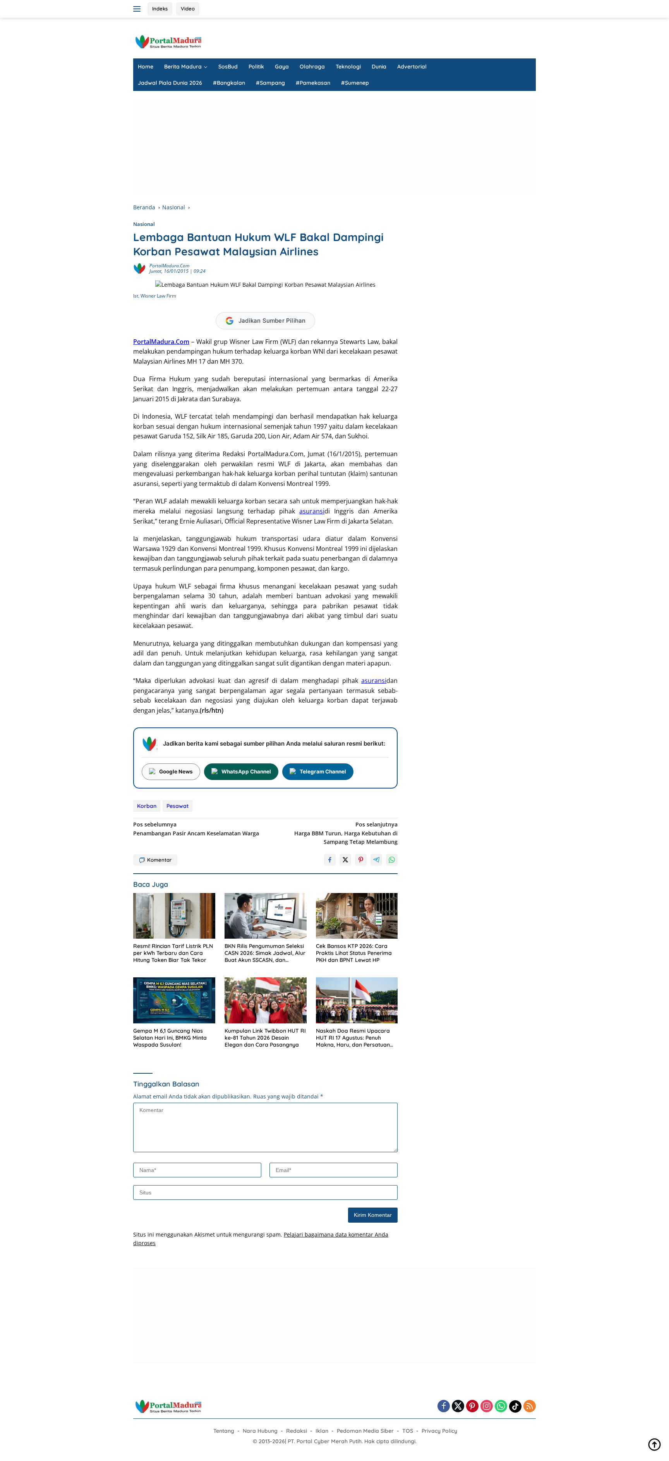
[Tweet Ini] (345, 860)
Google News (176, 771)
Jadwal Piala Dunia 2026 (170, 82)
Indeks (160, 8)
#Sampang (270, 82)
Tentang (223, 1430)
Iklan (322, 1430)
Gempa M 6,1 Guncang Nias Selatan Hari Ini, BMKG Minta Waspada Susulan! (170, 1037)
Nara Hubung (260, 1430)
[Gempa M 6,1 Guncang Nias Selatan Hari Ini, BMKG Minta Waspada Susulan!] (174, 1000)
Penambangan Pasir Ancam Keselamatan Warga (196, 829)
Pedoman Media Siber (365, 1430)
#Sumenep (355, 82)
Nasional (144, 224)
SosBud (228, 66)
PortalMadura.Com (169, 265)
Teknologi (348, 66)
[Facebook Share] (330, 860)
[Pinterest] (472, 1406)
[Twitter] (458, 1406)
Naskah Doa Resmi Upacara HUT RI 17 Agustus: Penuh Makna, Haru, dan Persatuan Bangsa (353, 1038)
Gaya (282, 66)
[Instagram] (486, 1406)
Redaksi (296, 1430)
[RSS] (529, 1406)
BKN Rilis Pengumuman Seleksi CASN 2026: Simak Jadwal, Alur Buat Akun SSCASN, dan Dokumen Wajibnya (265, 953)
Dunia (379, 66)
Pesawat (177, 805)
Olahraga (312, 66)
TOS (407, 1430)
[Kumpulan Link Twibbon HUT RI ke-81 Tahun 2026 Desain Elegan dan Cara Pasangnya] (266, 1000)
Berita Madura (183, 66)
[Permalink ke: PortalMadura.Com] (139, 268)
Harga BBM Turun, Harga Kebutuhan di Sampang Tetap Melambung (346, 833)
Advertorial (412, 66)
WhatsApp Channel (246, 771)
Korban (146, 805)
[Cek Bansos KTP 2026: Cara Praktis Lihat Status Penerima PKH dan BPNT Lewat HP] (357, 916)
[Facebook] (443, 1406)
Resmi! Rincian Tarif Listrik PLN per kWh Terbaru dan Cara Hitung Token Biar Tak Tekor (173, 953)
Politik (256, 66)
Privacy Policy (439, 1430)
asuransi (311, 511)
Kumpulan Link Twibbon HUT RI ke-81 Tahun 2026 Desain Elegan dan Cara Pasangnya (265, 1037)
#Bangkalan (229, 82)
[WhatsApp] (501, 1406)
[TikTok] (515, 1406)
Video (188, 8)
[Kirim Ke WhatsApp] (392, 860)
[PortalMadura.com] (168, 41)
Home (145, 66)
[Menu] (138, 8)
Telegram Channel (323, 771)
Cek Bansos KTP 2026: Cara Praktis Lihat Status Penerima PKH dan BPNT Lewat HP (354, 953)
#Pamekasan (313, 82)
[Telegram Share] (376, 860)
